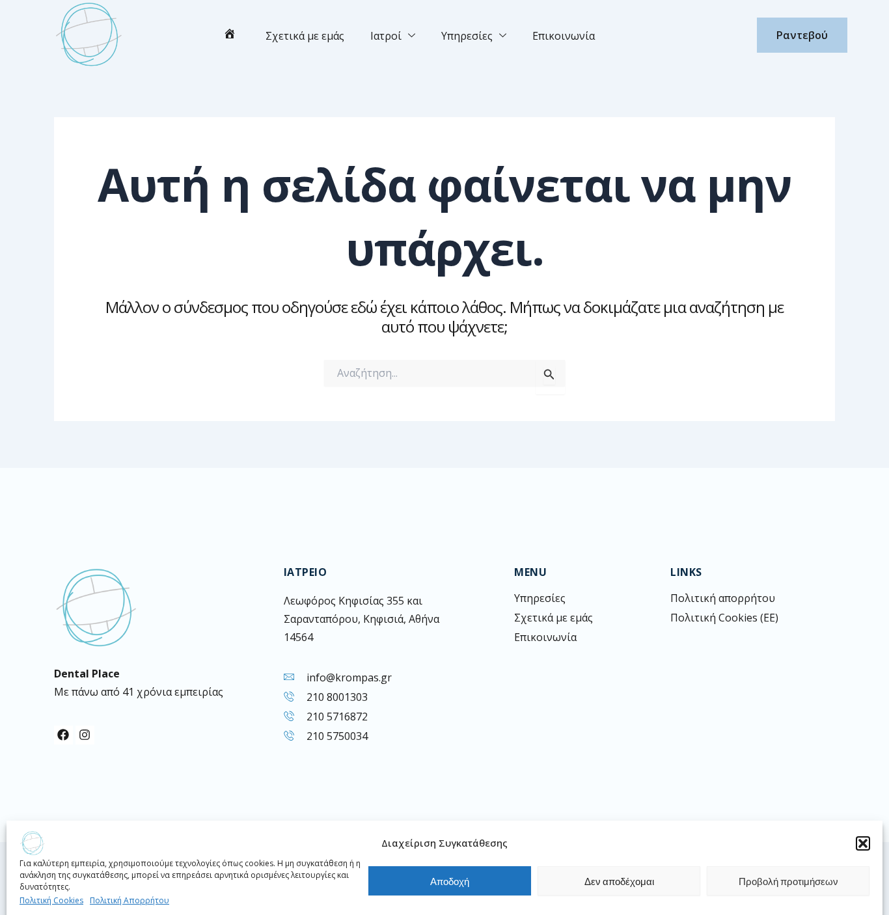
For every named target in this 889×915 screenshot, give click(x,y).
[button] (862, 843)
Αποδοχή (449, 881)
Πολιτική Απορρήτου (129, 900)
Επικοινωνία (563, 36)
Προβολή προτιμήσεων (788, 881)
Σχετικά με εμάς (305, 36)
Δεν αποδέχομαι (619, 881)
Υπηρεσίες (467, 36)
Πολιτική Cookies (51, 900)
